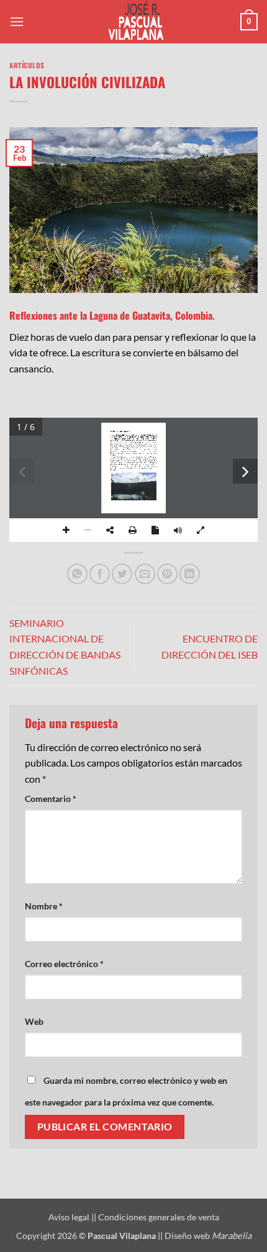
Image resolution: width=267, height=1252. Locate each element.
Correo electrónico (64, 963)
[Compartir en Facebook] (99, 574)
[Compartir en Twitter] (122, 574)
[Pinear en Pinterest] (167, 574)
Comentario (50, 798)
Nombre (44, 906)
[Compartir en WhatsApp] (77, 574)
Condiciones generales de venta (158, 1217)
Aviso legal (69, 1217)
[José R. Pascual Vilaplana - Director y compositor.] (133, 21)
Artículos (27, 65)
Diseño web (208, 1235)
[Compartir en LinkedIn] (189, 574)
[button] (16, 21)
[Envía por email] (145, 574)
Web (34, 1021)
